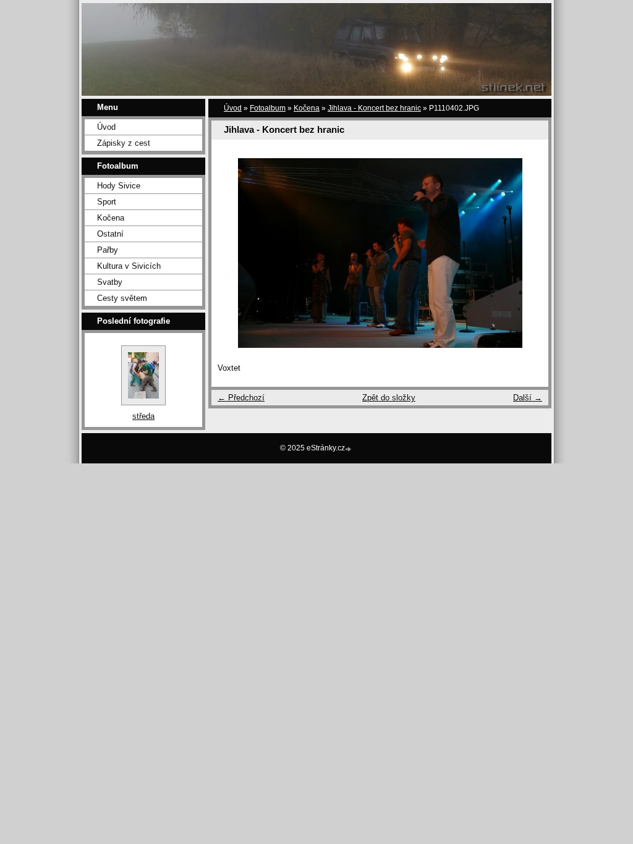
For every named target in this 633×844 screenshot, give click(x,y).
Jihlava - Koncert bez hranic (374, 108)
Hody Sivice (118, 185)
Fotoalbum (268, 108)
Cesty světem (122, 298)
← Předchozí (241, 397)
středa (143, 416)
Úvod (106, 127)
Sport (106, 201)
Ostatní (110, 233)
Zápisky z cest (123, 143)
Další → (527, 397)
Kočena (110, 217)
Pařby (107, 250)
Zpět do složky (388, 397)
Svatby (109, 282)
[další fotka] (528, 253)
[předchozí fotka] (231, 253)
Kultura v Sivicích (129, 266)
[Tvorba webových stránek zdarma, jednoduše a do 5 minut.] (349, 449)
